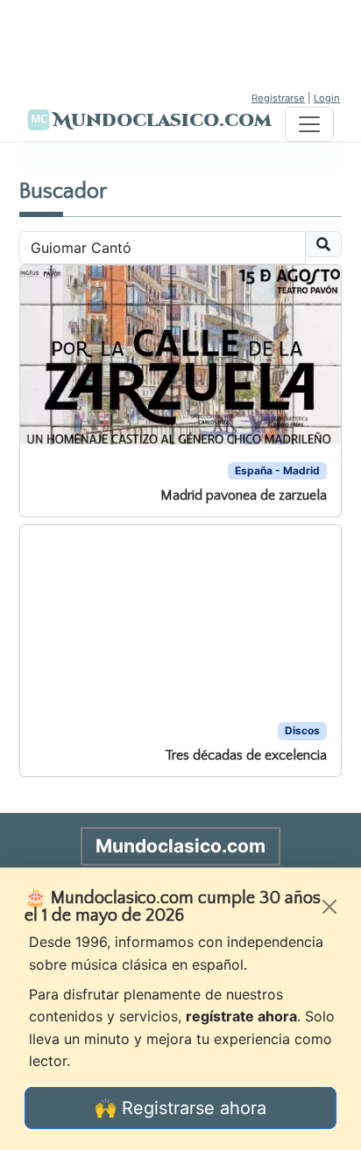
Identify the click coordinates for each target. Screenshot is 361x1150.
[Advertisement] (180, 44)
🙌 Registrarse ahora (180, 1107)
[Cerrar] (329, 906)
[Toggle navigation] (309, 124)
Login (327, 98)
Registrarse (278, 98)
